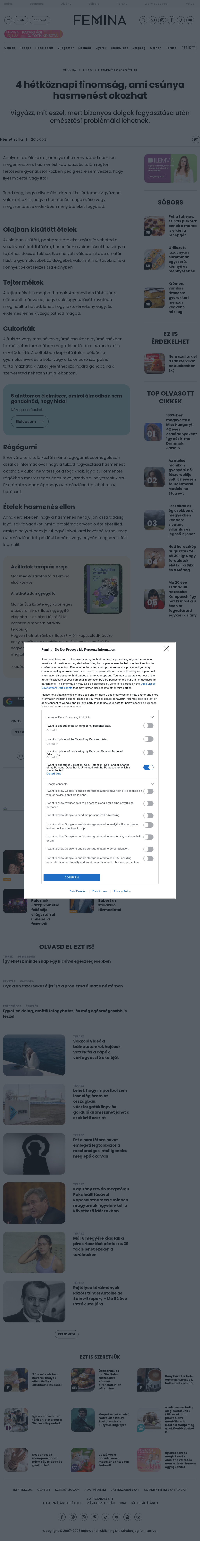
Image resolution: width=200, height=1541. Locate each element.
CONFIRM (72, 877)
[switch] (148, 725)
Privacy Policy (122, 891)
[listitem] (100, 717)
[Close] (167, 650)
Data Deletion (78, 891)
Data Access (100, 891)
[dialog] (100, 770)
